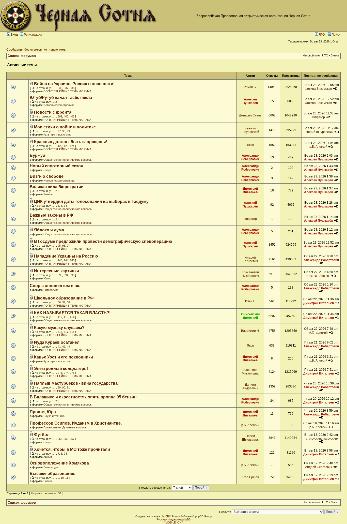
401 (72, 116)
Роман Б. (250, 87)
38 (68, 302)
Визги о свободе (47, 176)
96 (63, 245)
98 (63, 131)
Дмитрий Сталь (250, 115)
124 (72, 145)
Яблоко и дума (49, 230)
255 (60, 438)
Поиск (335, 34)
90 (63, 387)
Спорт (47, 170)
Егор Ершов (250, 477)
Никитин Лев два (318, 276)
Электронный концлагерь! (61, 368)
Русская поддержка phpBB (173, 519)
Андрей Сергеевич (250, 259)
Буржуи (37, 155)
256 (66, 438)
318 (72, 331)
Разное (48, 194)
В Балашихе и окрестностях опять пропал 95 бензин (83, 397)
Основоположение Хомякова (59, 463)
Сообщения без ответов (24, 49)
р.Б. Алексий (318, 146)
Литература (50, 289)
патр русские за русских (321, 438)
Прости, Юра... (44, 412)
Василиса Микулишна (250, 371)
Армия (47, 456)
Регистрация (32, 34)
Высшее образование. (52, 473)
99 (68, 131)
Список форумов (22, 56)
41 (59, 346)
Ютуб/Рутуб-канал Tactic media (61, 97)
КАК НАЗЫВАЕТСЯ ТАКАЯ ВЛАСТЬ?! (72, 313)
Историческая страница (58, 105)
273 (60, 372)
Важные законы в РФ (51, 215)
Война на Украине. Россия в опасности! (74, 84)
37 (63, 302)
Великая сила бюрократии (57, 187)
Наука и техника (54, 415)
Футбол (42, 434)
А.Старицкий (318, 332)
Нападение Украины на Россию (66, 256)
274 (66, 372)
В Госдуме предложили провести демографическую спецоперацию (103, 241)
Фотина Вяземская (318, 89)
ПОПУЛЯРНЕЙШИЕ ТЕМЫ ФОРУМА (67, 91)
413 (66, 317)
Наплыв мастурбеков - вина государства (76, 383)
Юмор (47, 278)
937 (66, 87)
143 (60, 260)
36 (59, 302)
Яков (250, 145)
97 (59, 131)
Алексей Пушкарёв (250, 101)
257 (72, 438)
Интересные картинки (56, 271)
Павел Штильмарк (250, 437)
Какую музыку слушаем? (59, 327)
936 (60, 87)
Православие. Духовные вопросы (65, 427)
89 (59, 387)
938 (72, 87)
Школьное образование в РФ (64, 298)
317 (66, 331)
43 (68, 346)
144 (66, 260)
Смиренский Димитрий (250, 316)
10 (62, 477)
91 (68, 387)
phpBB (165, 516)
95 (59, 245)
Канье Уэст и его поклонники (63, 357)
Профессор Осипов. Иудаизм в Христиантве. (76, 423)
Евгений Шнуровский (250, 130)
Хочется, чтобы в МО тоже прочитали (72, 449)
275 (72, 372)
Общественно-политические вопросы (67, 159)
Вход (14, 34)
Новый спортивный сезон (56, 166)
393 (60, 275)
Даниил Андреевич (250, 386)
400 (66, 116)
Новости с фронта (52, 112)
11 (66, 477)
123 (66, 145)
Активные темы (55, 49)
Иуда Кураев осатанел (57, 342)
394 (66, 275)
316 (60, 331)
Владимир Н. (250, 331)
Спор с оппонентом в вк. (55, 285)
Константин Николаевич (250, 274)
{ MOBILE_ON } (173, 522)
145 (72, 260)
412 (60, 317)
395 (72, 275)
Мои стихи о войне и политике (65, 127)
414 (72, 317)
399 (60, 116)
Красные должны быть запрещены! (70, 142)
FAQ (321, 34)
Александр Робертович (250, 157)
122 (60, 145)
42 (63, 346)
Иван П (250, 301)
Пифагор (318, 117)
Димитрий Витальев (250, 190)
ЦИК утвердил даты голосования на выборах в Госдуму (91, 201)
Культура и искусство (57, 134)
